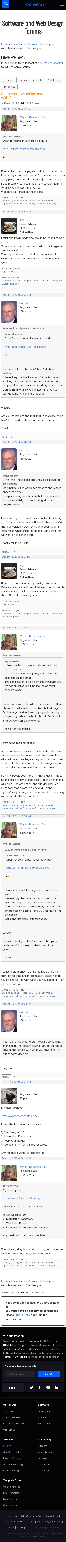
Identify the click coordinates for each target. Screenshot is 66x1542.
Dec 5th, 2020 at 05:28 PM (16, 442)
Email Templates (12, 1492)
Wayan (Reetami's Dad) (33, 117)
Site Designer (30, 44)
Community (45, 1439)
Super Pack (44, 1423)
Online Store (52, 1516)
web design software (14, 1349)
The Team (8, 1411)
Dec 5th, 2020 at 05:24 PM (16, 295)
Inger (22, 220)
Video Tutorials (46, 1452)
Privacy (10, 1527)
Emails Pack (44, 1411)
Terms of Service (32, 1536)
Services (8, 1439)
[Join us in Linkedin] (56, 1387)
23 (17, 103)
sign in (14, 62)
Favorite (10, 87)
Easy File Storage (12, 1458)
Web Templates (11, 1486)
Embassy (42, 1458)
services (35, 1349)
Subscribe (55, 80)
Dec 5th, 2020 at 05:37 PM (16, 556)
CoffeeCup (9, 1404)
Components (10, 1505)
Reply (38, 80)
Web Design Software (15, 1522)
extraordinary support (15, 1356)
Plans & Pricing (11, 1470)
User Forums (44, 1464)
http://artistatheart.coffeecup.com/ (24, 148)
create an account (52, 62)
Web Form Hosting (13, 1464)
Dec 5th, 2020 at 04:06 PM (16, 211)
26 (31, 103)
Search (10, 80)
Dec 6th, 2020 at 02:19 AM (16, 627)
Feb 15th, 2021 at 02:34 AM (16, 1082)
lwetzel (23, 303)
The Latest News (12, 1417)
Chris (22, 1090)
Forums (15, 44)
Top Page (12, 1516)
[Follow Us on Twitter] (31, 1387)
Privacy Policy (56, 1533)
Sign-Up (49, 1374)
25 (27, 103)
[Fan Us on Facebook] (39, 1387)
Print (25, 80)
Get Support (35, 1522)
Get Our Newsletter (14, 1423)
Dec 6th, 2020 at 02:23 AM (16, 816)
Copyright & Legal (52, 1522)
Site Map (21, 1527)
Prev (7, 103)
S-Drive (7, 1445)
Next (37, 103)
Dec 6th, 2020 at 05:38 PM (16, 1004)
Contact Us (9, 1429)
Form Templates (11, 1499)
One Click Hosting (12, 1452)
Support (42, 1445)
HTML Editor (9, 1345)
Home (4, 44)
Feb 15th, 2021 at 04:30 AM (16, 1158)
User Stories (44, 1470)
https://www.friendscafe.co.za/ (20, 1115)
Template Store (12, 1480)
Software (43, 1404)
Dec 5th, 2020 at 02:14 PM (16, 109)
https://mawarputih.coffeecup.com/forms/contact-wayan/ (29, 203)
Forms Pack (44, 1417)
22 (13, 103)
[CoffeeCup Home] (34, 5)
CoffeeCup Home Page (32, 1516)
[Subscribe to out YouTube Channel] (48, 1387)
